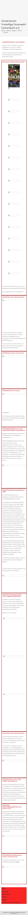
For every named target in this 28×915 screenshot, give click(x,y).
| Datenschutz (11, 902)
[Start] (1, 32)
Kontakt (4, 900)
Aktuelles (6, 32)
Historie (4, 897)
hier (18, 862)
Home (3, 889)
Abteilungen (5, 894)
